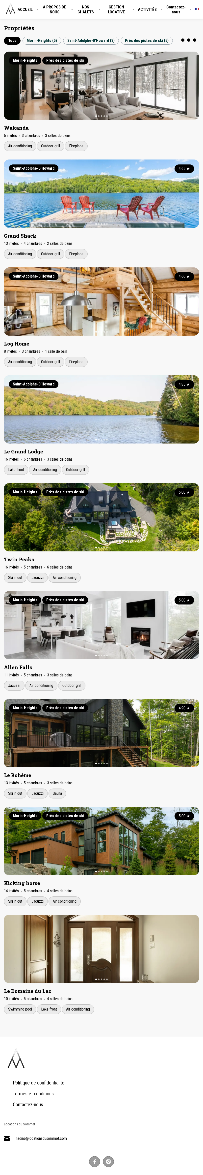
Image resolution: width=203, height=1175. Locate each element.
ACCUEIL (25, 9)
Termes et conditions (33, 1093)
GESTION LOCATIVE (116, 9)
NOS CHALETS (85, 9)
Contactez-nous (176, 9)
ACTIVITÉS (147, 9)
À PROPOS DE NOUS (54, 9)
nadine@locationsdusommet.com (41, 1138)
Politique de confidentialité (38, 1082)
